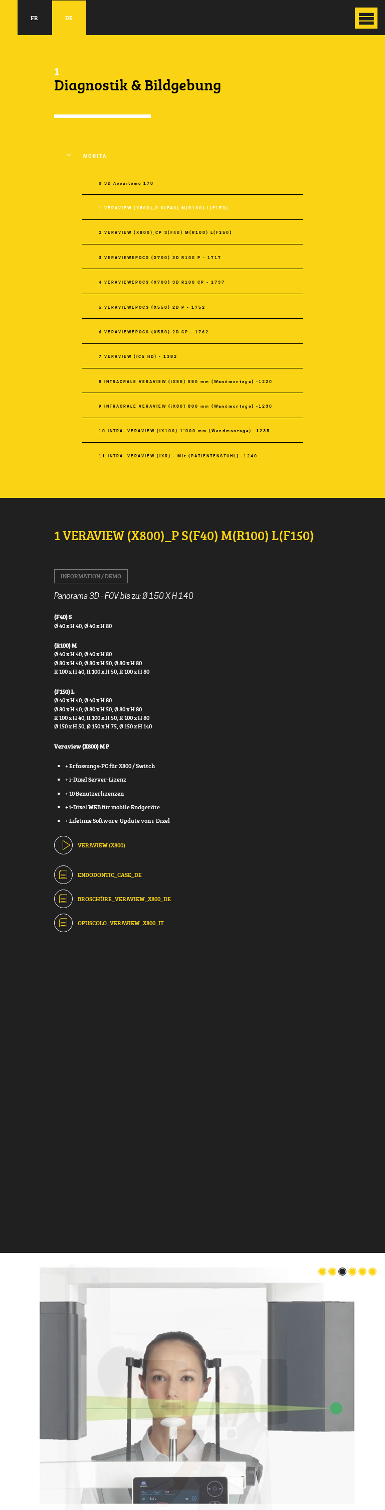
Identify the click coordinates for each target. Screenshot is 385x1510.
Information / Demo (91, 576)
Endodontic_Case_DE (110, 874)
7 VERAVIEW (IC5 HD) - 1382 (138, 356)
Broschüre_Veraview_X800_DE (124, 899)
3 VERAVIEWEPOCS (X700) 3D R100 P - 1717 (160, 258)
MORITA (95, 156)
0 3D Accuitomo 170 (126, 183)
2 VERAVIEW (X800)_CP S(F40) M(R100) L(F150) (165, 232)
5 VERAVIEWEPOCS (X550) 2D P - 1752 (152, 307)
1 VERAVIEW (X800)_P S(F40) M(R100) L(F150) (164, 208)
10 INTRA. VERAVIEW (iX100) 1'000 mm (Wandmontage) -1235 (184, 431)
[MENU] (366, 18)
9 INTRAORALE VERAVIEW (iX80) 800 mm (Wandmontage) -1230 (186, 406)
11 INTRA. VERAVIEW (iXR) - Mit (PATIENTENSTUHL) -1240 (178, 456)
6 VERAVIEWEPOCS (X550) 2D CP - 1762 (154, 332)
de (69, 18)
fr (34, 18)
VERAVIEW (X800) (101, 845)
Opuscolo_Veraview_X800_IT (121, 923)
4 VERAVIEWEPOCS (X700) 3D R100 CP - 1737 (162, 282)
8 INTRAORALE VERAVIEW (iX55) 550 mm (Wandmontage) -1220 (186, 382)
